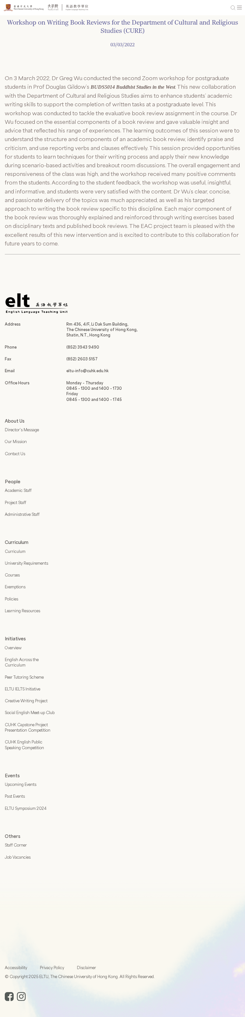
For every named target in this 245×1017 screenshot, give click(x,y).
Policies (11, 598)
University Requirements (26, 563)
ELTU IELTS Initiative (22, 688)
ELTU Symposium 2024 (26, 808)
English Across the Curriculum (22, 662)
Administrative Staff (22, 514)
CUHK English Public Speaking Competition (24, 744)
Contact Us (15, 453)
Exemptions (15, 586)
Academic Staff (18, 490)
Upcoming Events (20, 784)
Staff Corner (16, 845)
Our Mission (16, 441)
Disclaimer (86, 967)
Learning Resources (22, 610)
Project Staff (15, 502)
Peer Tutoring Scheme (24, 677)
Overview (13, 647)
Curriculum (15, 551)
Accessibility (16, 967)
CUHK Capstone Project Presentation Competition (27, 727)
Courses (12, 574)
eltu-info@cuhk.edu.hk (87, 370)
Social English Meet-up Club (30, 712)
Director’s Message (22, 429)
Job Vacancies (18, 857)
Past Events (15, 796)
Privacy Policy (52, 967)
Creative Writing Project (26, 700)
